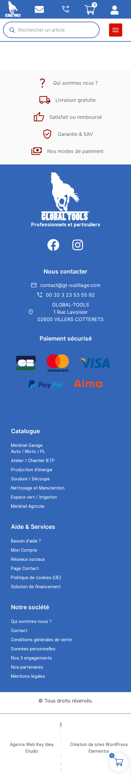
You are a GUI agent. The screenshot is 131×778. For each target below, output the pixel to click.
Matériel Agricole (27, 506)
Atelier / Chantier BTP (33, 460)
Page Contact (25, 568)
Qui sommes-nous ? (31, 621)
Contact (19, 630)
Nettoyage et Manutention (38, 488)
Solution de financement (36, 586)
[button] (115, 30)
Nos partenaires (27, 667)
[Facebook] (53, 245)
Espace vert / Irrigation (34, 497)
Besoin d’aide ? (26, 541)
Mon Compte (24, 550)
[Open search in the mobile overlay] (51, 30)
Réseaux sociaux (28, 559)
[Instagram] (78, 245)
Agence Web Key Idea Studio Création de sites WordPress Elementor (69, 748)
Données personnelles (33, 649)
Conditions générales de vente (41, 639)
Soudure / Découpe (30, 479)
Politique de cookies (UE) (36, 577)
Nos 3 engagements (31, 658)
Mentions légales (28, 676)
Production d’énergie (31, 469)
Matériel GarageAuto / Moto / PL (28, 448)
